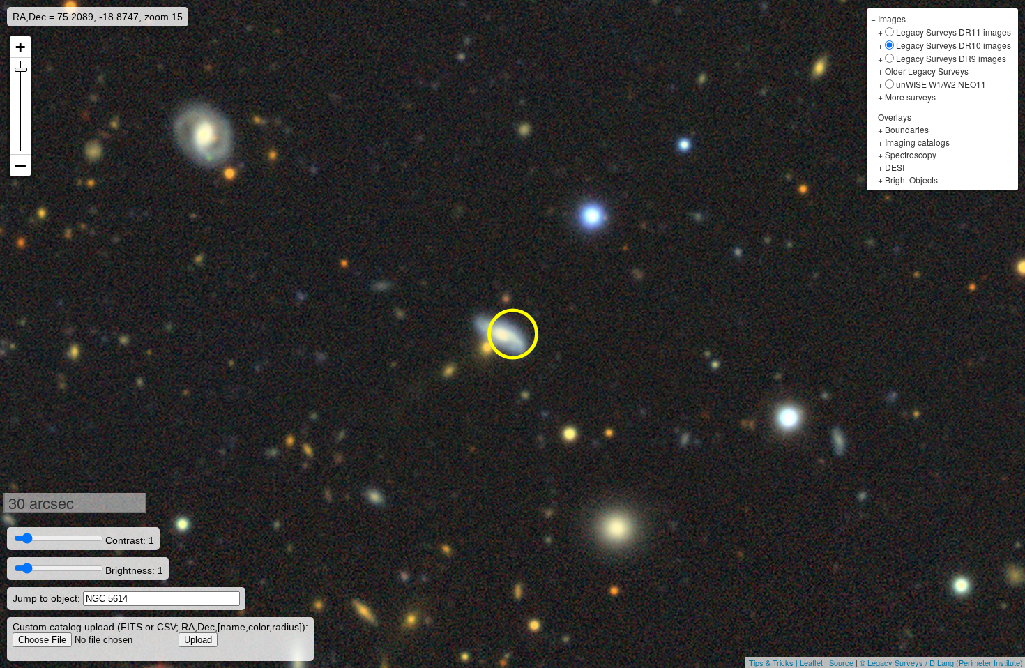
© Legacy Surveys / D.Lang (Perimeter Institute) (941, 662)
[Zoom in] (20, 47)
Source (841, 662)
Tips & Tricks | (774, 662)
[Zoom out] (20, 165)
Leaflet (811, 662)
